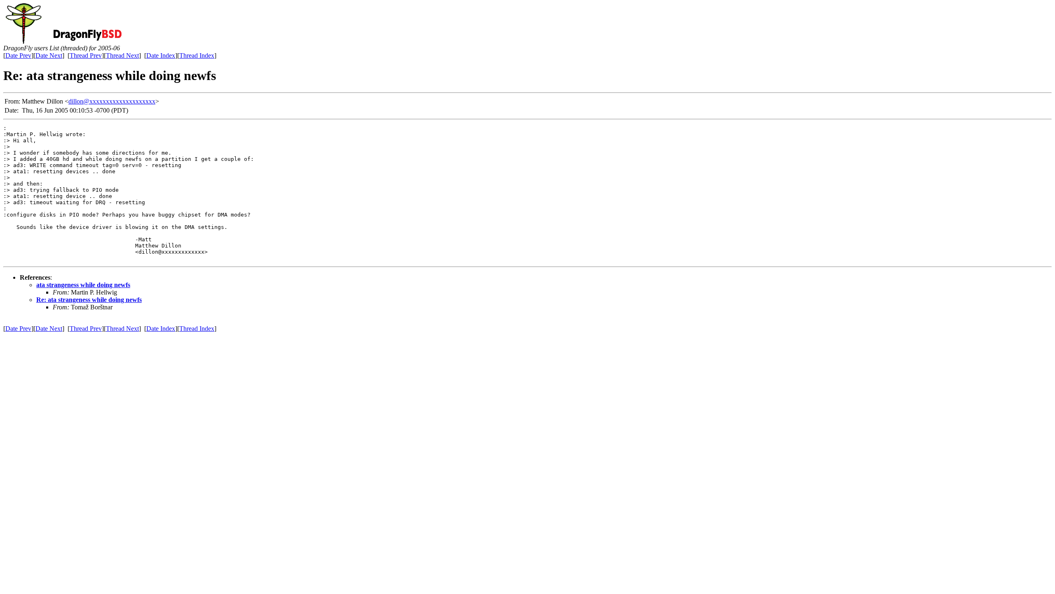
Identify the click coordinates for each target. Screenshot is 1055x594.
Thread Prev (86, 55)
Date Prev (18, 55)
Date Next (48, 55)
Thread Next (122, 55)
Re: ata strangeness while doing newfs (89, 299)
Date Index (160, 55)
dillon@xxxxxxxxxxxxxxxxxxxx (111, 101)
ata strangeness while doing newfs (83, 284)
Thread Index (196, 55)
